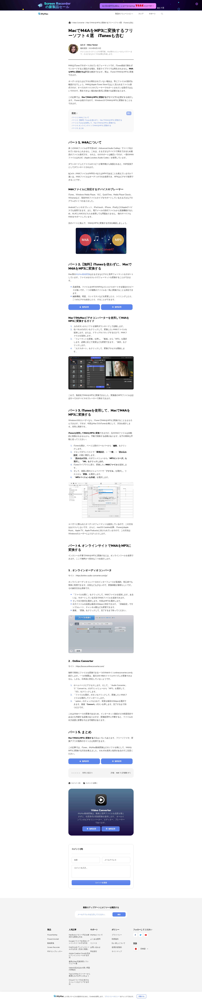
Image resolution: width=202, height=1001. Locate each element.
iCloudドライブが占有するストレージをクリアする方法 (79, 982)
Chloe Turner (92, 45)
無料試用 (85, 307)
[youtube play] (146, 935)
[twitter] (140, 935)
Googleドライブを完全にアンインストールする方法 (79, 942)
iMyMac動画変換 (83, 274)
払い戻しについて (118, 943)
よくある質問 (95, 939)
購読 (119, 914)
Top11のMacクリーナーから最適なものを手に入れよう (79, 975)
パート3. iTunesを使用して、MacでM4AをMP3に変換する (94, 123)
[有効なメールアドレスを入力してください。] (94, 914)
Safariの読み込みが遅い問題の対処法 (79, 969)
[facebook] (135, 935)
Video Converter (78, 23)
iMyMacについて (96, 935)
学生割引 (93, 951)
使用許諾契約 (117, 947)
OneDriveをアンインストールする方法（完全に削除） (79, 948)
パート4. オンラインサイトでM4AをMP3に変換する (91, 125)
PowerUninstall (53, 939)
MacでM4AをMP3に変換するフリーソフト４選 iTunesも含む (109, 23)
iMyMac (44, 13)
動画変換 (50, 943)
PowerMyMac (52, 935)
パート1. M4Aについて (80, 117)
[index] (69, 23)
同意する (141, 996)
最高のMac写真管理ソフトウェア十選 (79, 962)
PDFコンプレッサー (54, 951)
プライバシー (117, 935)
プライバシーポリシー (112, 997)
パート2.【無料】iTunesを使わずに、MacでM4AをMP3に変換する (97, 120)
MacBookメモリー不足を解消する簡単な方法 (79, 936)
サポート (152, 14)
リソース (93, 943)
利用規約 (115, 939)
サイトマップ (117, 951)
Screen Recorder (53, 947)
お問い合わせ (95, 947)
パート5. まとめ (78, 128)
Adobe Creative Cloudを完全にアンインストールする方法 (79, 955)
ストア (141, 14)
